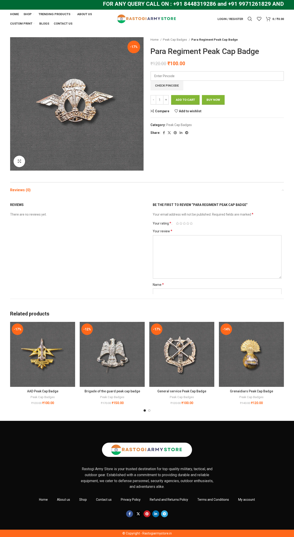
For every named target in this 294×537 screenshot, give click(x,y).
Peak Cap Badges (175, 39)
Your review (162, 231)
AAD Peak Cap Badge (42, 391)
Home (154, 39)
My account (246, 499)
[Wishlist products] (259, 18)
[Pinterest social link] (175, 133)
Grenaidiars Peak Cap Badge (251, 391)
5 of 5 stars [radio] (191, 223)
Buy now (213, 99)
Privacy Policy (131, 499)
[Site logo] (147, 18)
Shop (83, 499)
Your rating (162, 223)
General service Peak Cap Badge (181, 391)
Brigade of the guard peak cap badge (112, 391)
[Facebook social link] (163, 133)
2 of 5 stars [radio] (181, 223)
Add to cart (185, 99)
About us (63, 499)
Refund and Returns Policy (169, 499)
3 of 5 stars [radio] (184, 223)
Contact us (104, 499)
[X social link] (169, 133)
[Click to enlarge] (19, 161)
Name (158, 284)
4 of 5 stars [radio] (187, 223)
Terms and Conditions (213, 499)
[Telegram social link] (187, 133)
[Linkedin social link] (181, 133)
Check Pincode (167, 85)
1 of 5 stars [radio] (177, 223)
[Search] (249, 18)
